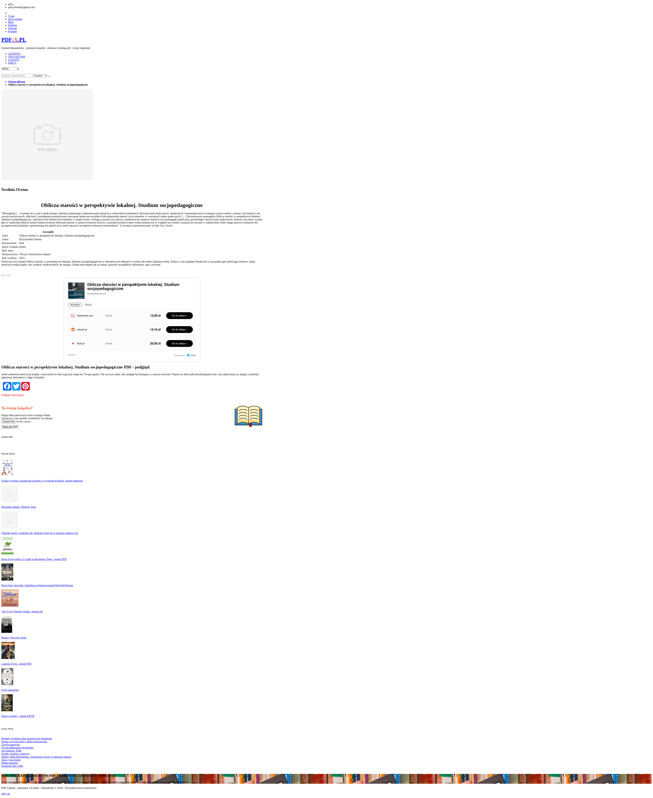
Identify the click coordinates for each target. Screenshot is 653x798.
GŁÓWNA (14, 53)
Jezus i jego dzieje (11, 759)
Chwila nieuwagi (10, 744)
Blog (10, 22)
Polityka (12, 25)
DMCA (12, 62)
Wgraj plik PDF (10, 427)
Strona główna (16, 81)
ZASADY (14, 59)
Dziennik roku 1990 (12, 766)
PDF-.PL (13, 40)
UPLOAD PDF (16, 56)
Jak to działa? (15, 19)
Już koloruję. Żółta (11, 750)
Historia (12, 28)
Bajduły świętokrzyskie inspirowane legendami (26, 738)
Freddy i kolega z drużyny (15, 753)
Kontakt (12, 31)
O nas (11, 16)
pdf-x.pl (5, 793)
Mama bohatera (9, 762)
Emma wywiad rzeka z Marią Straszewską (24, 741)
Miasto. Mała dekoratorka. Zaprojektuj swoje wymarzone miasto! (36, 756)
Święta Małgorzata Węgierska (17, 747)
